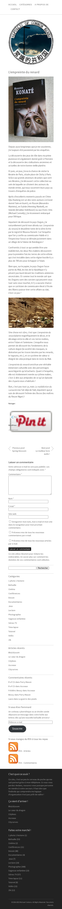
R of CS (11, 682)
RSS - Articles (24, 751)
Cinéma (11, 589)
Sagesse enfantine (16, 618)
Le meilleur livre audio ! (43, 451)
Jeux (10, 606)
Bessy (11, 694)
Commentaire (15, 474)
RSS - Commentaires (27, 762)
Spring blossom (19, 449)
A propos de (42, 4)
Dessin (11, 597)
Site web (12, 514)
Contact (15, 9)
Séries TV (12, 623)
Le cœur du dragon (16, 656)
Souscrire (17, 728)
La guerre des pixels (28, 699)
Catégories (25, 4)
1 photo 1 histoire (16, 580)
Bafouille (12, 585)
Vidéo (11, 635)
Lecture (11, 610)
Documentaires (15, 602)
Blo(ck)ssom (14, 652)
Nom (11, 498)
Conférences (14, 593)
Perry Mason (25, 682)
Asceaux (12, 665)
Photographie (14, 614)
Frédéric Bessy (15, 690)
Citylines (12, 661)
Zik (9, 640)
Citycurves (13, 669)
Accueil (12, 4)
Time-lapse (13, 627)
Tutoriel (11, 631)
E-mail (11, 506)
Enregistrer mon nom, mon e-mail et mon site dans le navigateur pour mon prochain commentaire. (30, 524)
